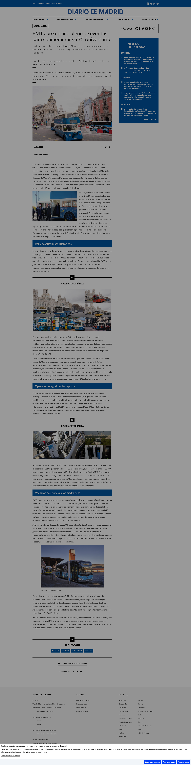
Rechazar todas (169, 762)
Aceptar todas (183, 762)
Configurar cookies (152, 762)
